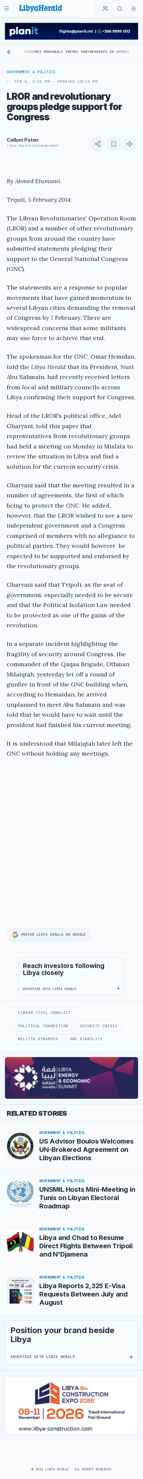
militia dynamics (38, 1039)
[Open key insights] (129, 144)
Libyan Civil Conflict (44, 1012)
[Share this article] (97, 144)
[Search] (119, 8)
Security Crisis (98, 1026)
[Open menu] (7, 8)
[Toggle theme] (133, 8)
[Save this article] (113, 144)
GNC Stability (86, 1039)
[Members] (105, 8)
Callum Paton (22, 140)
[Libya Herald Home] (40, 8)
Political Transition (43, 1026)
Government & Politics (31, 71)
